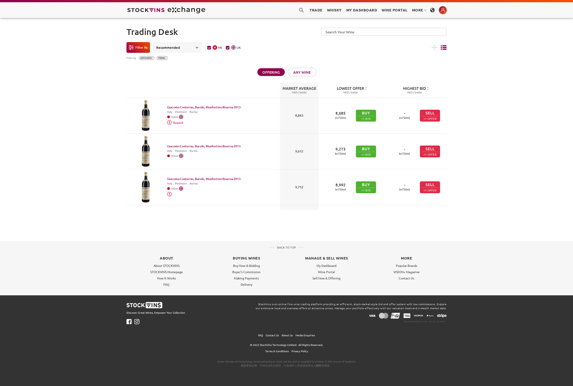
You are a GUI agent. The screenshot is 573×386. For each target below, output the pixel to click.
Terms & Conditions (277, 351)
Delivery (246, 284)
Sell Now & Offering (326, 278)
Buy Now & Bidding (246, 266)
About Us (287, 335)
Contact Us (406, 278)
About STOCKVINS (167, 266)
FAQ (166, 284)
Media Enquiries (305, 335)
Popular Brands (406, 266)
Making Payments (246, 278)
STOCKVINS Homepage (166, 272)
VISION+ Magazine (406, 272)
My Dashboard (326, 266)
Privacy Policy (299, 351)
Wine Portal (394, 10)
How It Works (166, 278)
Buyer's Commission (246, 272)
